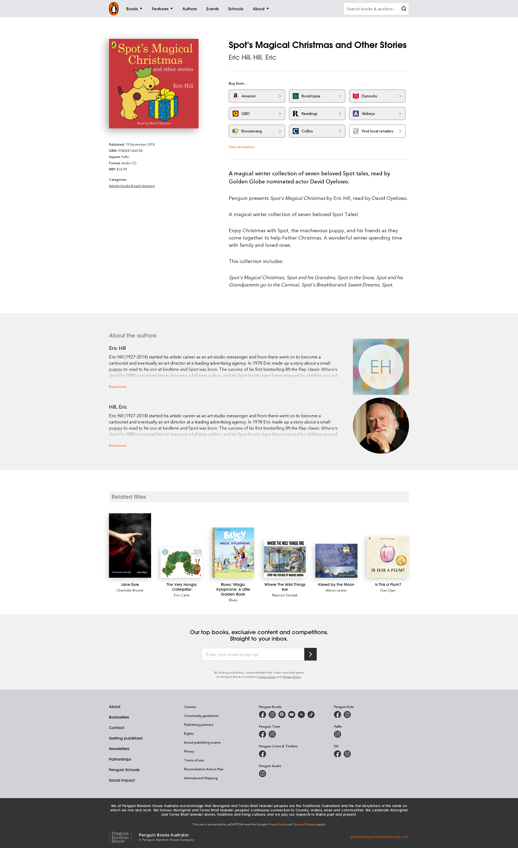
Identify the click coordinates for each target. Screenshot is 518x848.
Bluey (233, 599)
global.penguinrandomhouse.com (379, 836)
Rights (189, 733)
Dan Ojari (388, 590)
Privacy (189, 751)
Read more (118, 386)
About (114, 706)
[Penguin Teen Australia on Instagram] (272, 734)
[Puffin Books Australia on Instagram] (337, 734)
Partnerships (120, 759)
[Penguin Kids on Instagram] (347, 714)
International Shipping (201, 777)
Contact (116, 727)
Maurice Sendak (285, 594)
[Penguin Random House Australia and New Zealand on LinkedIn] (301, 714)
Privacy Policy (292, 676)
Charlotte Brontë (130, 590)
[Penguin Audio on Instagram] (262, 773)
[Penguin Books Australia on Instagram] (272, 714)
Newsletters (119, 748)
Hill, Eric (265, 57)
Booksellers (119, 717)
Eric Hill (239, 57)
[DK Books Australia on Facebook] (337, 753)
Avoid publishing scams (202, 742)
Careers (190, 706)
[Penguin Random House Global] (124, 836)
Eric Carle (182, 594)
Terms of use (194, 760)
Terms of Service (304, 824)
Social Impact (122, 780)
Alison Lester (336, 590)
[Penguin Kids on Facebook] (337, 714)
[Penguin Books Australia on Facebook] (262, 714)
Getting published (125, 738)
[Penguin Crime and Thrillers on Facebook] (262, 753)
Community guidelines (201, 715)
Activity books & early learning (132, 185)
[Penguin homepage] (114, 8)
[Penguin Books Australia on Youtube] (291, 714)
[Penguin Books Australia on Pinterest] (281, 714)
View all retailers (241, 146)
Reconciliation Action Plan (203, 769)
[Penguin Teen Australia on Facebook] (262, 734)
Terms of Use (267, 676)
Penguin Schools (124, 769)
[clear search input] (403, 9)
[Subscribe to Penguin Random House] (310, 654)
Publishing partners (198, 724)
